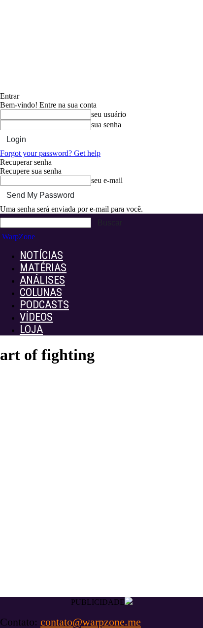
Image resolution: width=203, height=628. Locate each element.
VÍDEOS (36, 317)
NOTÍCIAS (41, 255)
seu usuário (108, 114)
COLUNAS (41, 292)
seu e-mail (107, 180)
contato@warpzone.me (90, 622)
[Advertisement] (101, 490)
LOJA (31, 329)
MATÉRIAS (43, 267)
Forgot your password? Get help (50, 153)
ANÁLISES (42, 280)
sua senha (106, 124)
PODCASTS (44, 304)
